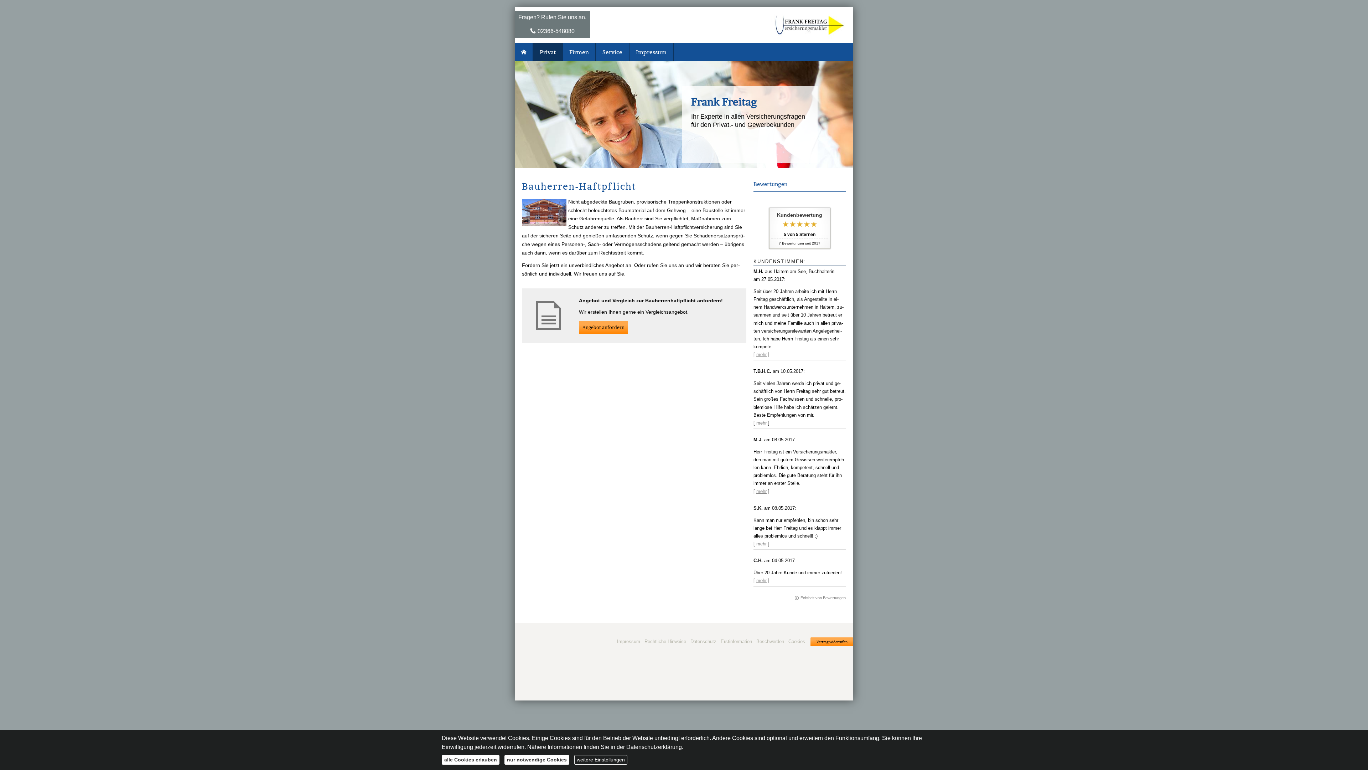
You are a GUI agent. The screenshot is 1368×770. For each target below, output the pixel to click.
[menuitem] (524, 52)
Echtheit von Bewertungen (823, 598)
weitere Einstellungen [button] (601, 760)
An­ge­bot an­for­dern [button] (603, 327)
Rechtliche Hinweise (665, 641)
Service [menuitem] (612, 52)
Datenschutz (703, 641)
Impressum (628, 641)
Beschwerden (770, 641)
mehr (761, 354)
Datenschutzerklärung (654, 747)
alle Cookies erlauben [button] (470, 760)
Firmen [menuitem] (579, 52)
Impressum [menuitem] (651, 52)
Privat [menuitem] (548, 52)
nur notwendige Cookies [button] (537, 760)
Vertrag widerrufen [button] (832, 642)
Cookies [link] (796, 641)
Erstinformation (736, 641)
